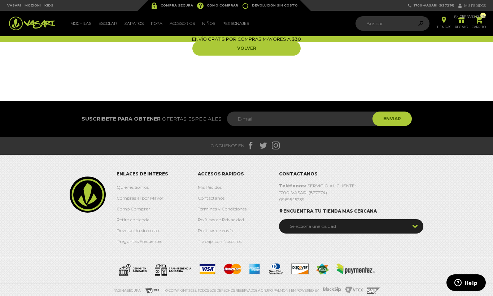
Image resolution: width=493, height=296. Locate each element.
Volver (246, 48)
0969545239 (292, 199)
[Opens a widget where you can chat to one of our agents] (466, 283)
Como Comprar (217, 5)
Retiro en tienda (133, 219)
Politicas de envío (215, 230)
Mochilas (80, 23)
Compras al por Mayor (140, 198)
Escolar (108, 23)
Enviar (392, 118)
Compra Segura (171, 5)
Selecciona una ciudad (313, 226)
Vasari (14, 5)
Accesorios (182, 23)
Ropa (156, 23)
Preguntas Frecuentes (139, 241)
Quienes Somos (133, 187)
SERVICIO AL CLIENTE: (317, 185)
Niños (208, 23)
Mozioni (33, 5)
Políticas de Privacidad (221, 219)
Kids (48, 5)
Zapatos (134, 23)
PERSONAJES (235, 23)
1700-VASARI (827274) (430, 5)
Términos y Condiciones (222, 209)
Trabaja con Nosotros (219, 241)
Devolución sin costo (270, 5)
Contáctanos (211, 198)
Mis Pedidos (210, 187)
